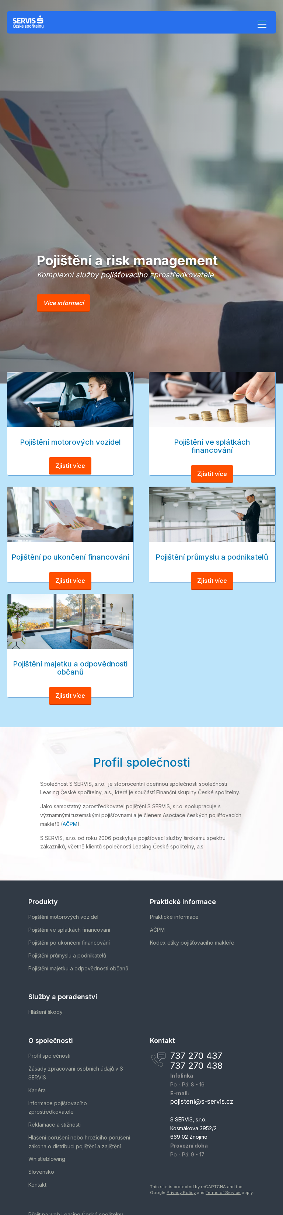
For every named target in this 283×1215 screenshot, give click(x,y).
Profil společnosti (49, 1056)
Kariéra (37, 1090)
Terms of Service (223, 1192)
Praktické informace (174, 917)
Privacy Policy (181, 1192)
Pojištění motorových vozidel (63, 917)
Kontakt (37, 1184)
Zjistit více (70, 465)
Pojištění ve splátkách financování (69, 930)
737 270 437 (196, 1055)
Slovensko (41, 1172)
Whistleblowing (46, 1159)
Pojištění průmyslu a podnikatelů (67, 955)
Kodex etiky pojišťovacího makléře (192, 942)
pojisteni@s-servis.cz (201, 1101)
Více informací (63, 303)
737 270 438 (196, 1065)
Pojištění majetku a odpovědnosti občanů (78, 968)
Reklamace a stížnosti (54, 1124)
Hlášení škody (45, 1012)
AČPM (70, 824)
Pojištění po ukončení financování (69, 942)
